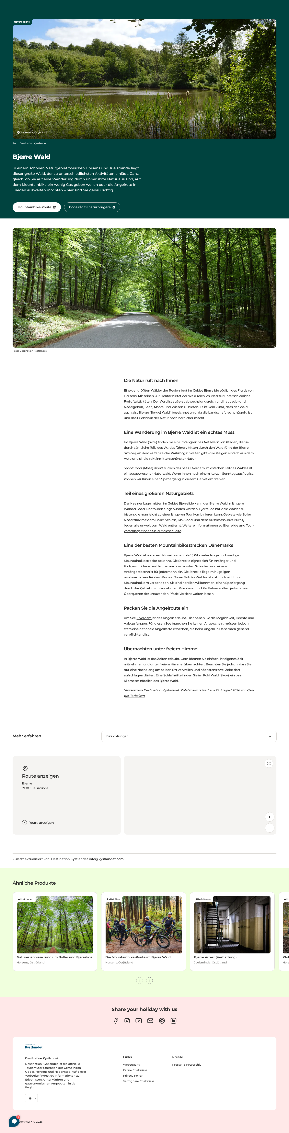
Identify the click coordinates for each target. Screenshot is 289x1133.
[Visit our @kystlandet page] (138, 1020)
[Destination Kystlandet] (33, 1046)
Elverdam (144, 618)
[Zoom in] (269, 817)
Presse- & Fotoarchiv (186, 1064)
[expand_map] (269, 763)
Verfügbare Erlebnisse (139, 1081)
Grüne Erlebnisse (135, 1070)
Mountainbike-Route (34, 207)
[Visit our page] (115, 1020)
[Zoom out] (269, 828)
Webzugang (131, 1064)
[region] (200, 795)
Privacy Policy (133, 1075)
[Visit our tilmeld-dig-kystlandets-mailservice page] (150, 1020)
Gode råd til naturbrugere (90, 207)
